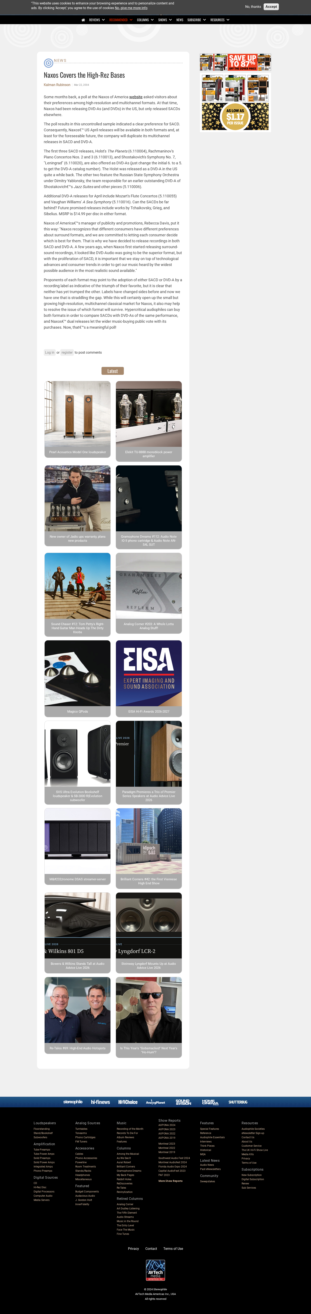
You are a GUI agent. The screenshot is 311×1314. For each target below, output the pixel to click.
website (136, 97)
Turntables (81, 1128)
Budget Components (87, 1191)
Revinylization (125, 1192)
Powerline (81, 1162)
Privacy (246, 1158)
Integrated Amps (43, 1166)
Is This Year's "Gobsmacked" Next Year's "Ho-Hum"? (148, 1050)
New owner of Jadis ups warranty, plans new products (78, 539)
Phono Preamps (43, 1170)
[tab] (112, 371)
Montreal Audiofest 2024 (172, 1162)
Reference (205, 1133)
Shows (162, 19)
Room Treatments (85, 1166)
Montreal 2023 (166, 1143)
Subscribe (194, 19)
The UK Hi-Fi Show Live (255, 1150)
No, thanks (253, 7)
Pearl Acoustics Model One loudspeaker (77, 452)
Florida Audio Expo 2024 (172, 1166)
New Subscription (252, 1175)
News (179, 19)
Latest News (210, 1161)
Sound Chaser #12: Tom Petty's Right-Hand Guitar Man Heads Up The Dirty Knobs (77, 628)
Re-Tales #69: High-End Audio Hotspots (78, 1048)
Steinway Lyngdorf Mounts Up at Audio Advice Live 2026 (148, 966)
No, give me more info (131, 8)
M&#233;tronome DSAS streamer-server (78, 879)
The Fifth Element (127, 1212)
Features (122, 1141)
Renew (245, 1183)
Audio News (207, 1164)
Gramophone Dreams (129, 1170)
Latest (112, 370)
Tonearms (81, 1133)
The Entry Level (125, 1225)
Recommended (118, 19)
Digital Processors (44, 1191)
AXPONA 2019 (166, 1137)
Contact (151, 1249)
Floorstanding (42, 1128)
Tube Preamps (42, 1149)
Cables (79, 1153)
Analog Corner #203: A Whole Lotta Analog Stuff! (149, 626)
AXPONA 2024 (166, 1125)
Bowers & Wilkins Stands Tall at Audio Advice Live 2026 (78, 966)
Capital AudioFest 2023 (172, 1170)
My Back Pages (125, 1175)
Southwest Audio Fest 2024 (174, 1158)
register (67, 352)
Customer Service (251, 1145)
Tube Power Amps (44, 1153)
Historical (205, 1150)
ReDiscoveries (124, 1183)
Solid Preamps (42, 1158)
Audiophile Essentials (212, 1137)
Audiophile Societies (253, 1128)
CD (35, 1183)
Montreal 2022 (166, 1147)
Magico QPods (77, 711)
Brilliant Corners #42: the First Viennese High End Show (149, 881)
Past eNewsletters (210, 1169)
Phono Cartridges (85, 1137)
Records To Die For (127, 1133)
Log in (49, 352)
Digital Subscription (253, 1179)
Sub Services (249, 1187)
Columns (143, 19)
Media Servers (42, 1200)
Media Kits (248, 1154)
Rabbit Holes (124, 1179)
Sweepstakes (207, 1181)
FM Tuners (81, 1141)
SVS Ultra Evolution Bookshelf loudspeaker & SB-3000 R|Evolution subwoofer (77, 796)
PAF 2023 (164, 1175)
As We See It (124, 1158)
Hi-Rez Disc (40, 1187)
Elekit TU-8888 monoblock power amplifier (148, 454)
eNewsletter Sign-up (253, 1133)
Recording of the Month (130, 1128)
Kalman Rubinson (57, 85)
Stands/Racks (83, 1170)
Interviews (206, 1141)
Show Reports (169, 1121)
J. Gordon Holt (83, 1200)
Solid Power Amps (44, 1162)
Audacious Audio (85, 1195)
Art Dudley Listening (128, 1208)
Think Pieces (207, 1145)
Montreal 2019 (166, 1152)
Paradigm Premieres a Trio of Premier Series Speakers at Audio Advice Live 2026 (148, 796)
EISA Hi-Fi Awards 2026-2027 (148, 711)
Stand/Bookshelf (43, 1133)
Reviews (94, 19)
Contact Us (248, 1137)
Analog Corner (125, 1204)
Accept (271, 6)
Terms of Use (249, 1162)
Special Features (209, 1128)
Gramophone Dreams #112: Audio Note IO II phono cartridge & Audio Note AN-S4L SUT (149, 541)
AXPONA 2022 (166, 1133)
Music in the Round (128, 1221)
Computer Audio (43, 1195)
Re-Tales (121, 1187)
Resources (217, 19)
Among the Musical (128, 1153)
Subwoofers (40, 1137)
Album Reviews (125, 1137)
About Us (247, 1141)
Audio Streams (125, 1217)
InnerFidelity (82, 1204)
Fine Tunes (123, 1233)
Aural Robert (124, 1162)
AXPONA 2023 (166, 1129)
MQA (203, 1154)
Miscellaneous (83, 1179)
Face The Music (126, 1229)
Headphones (82, 1175)
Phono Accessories (86, 1158)
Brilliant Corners (126, 1166)
